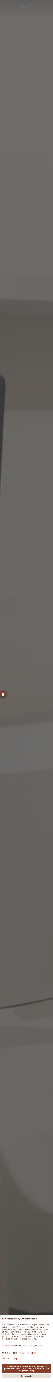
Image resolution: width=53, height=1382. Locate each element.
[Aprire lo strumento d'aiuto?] (3, 694)
